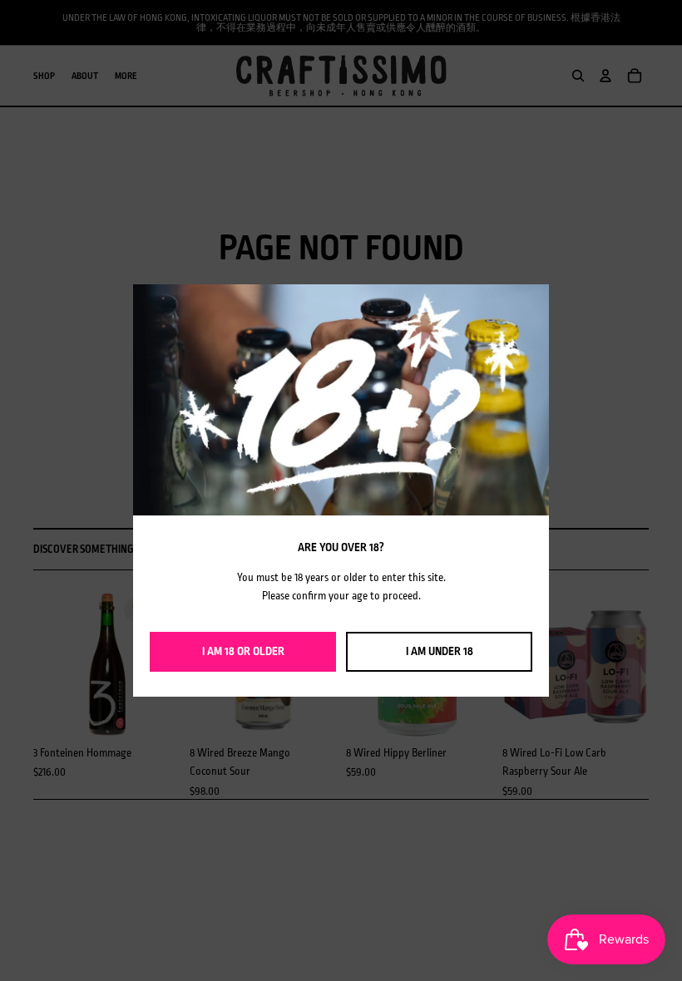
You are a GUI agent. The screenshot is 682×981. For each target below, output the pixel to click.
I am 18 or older (243, 651)
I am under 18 (439, 651)
